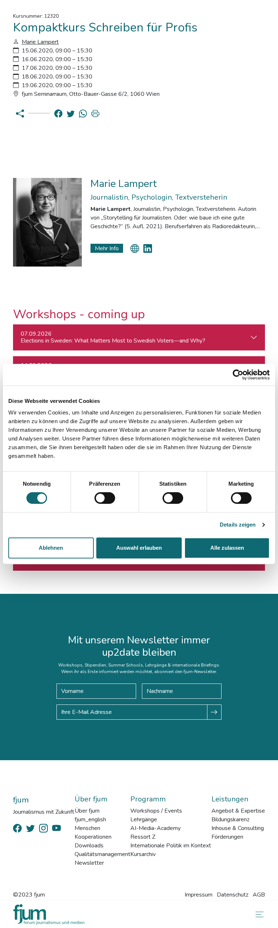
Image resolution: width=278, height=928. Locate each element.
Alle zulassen (227, 548)
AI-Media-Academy (155, 828)
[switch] (104, 498)
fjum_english (90, 819)
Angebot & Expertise (238, 811)
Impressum (198, 895)
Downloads (89, 846)
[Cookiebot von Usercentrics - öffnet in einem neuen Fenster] (238, 374)
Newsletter (89, 863)
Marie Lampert (40, 42)
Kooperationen (93, 837)
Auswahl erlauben (139, 548)
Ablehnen (51, 548)
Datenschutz (232, 895)
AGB (259, 895)
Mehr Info (107, 248)
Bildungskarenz (230, 819)
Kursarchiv (143, 854)
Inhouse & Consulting (237, 828)
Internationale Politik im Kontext (170, 846)
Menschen (87, 828)
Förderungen (227, 837)
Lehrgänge (143, 819)
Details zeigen (238, 525)
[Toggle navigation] (258, 914)
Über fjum (87, 811)
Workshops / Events (156, 811)
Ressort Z (142, 837)
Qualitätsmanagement (102, 854)
